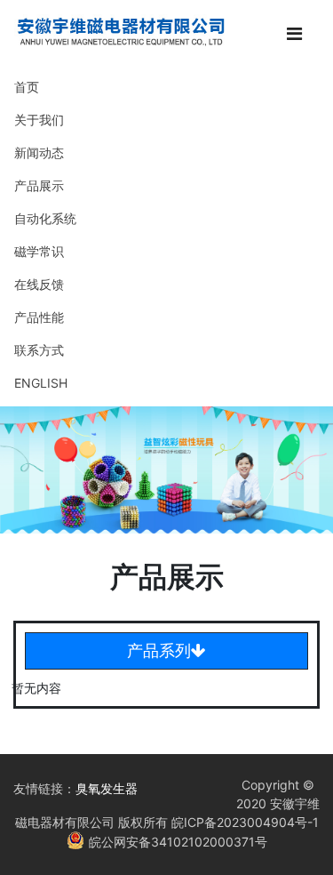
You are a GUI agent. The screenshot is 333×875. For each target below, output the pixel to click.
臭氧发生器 (106, 788)
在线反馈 (39, 284)
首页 (26, 86)
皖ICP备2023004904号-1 (243, 822)
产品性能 (39, 317)
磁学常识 (39, 251)
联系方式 (39, 349)
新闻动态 (39, 152)
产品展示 (39, 185)
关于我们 (39, 119)
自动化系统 (45, 218)
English (40, 382)
